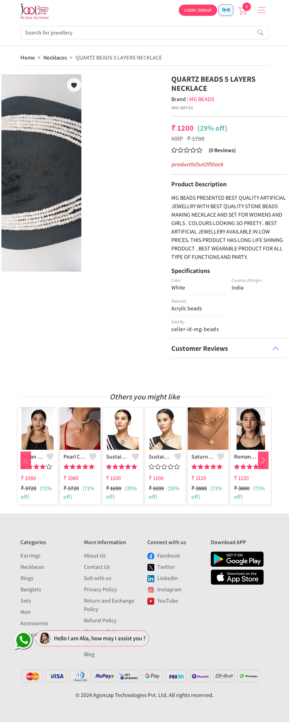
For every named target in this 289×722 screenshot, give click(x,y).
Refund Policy (100, 620)
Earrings (30, 555)
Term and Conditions (109, 643)
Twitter (166, 567)
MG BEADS (201, 99)
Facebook (168, 555)
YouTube (167, 600)
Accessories (34, 623)
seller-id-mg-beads (195, 329)
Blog (89, 654)
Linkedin (167, 578)
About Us (95, 555)
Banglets (30, 589)
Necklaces (55, 57)
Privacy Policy (100, 589)
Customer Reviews (199, 348)
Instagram (169, 589)
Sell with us (97, 578)
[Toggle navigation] (261, 10)
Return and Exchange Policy (109, 605)
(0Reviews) (222, 150)
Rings (26, 578)
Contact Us (97, 567)
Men (25, 612)
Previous (25, 460)
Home (27, 57)
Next (263, 460)
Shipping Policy (102, 631)
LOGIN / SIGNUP (198, 10)
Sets (25, 600)
